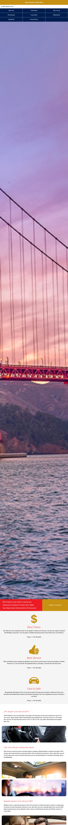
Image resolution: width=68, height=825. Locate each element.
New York (11, 10)
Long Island (34, 15)
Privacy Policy (34, 19)
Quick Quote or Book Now (34, 2)
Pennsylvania (11, 15)
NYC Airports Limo (8, 6)
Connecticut (34, 10)
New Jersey (56, 10)
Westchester (56, 15)
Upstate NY (11, 19)
